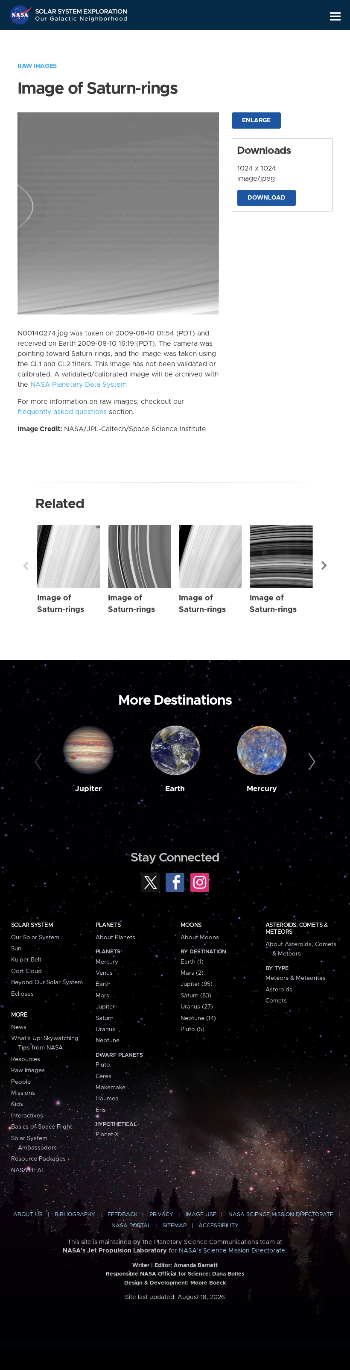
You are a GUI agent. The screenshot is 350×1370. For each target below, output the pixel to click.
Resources (25, 1059)
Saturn (105, 1018)
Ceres (103, 1076)
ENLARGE (256, 120)
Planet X (107, 1135)
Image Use (201, 1214)
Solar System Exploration (81, 9)
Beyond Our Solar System (47, 982)
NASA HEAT (28, 1170)
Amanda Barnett (196, 1265)
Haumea (107, 1099)
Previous (25, 565)
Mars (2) (192, 973)
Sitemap (175, 1226)
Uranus (105, 1029)
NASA (22, 15)
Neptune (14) (198, 1018)
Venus (104, 973)
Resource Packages (38, 1159)
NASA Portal (131, 1226)
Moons (191, 925)
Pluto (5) (192, 1029)
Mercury (262, 789)
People (21, 1082)
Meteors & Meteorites (295, 978)
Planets (108, 925)
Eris (101, 1110)
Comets (276, 1001)
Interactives (27, 1116)
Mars (102, 996)
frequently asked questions (62, 412)
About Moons (200, 938)
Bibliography (75, 1214)
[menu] (335, 16)
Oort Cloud (26, 971)
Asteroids (278, 990)
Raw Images (37, 66)
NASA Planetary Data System (78, 384)
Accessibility (218, 1226)
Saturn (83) (196, 996)
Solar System (32, 925)
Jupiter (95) (197, 984)
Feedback (122, 1214)
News (18, 1027)
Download (267, 198)
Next (324, 565)
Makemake (110, 1088)
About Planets (115, 938)
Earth (175, 789)
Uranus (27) (197, 1007)
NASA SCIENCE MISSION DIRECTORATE (280, 1214)
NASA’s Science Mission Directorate (232, 1251)
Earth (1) (192, 962)
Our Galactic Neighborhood (81, 20)
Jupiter (88, 789)
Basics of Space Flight (41, 1127)
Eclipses (22, 994)
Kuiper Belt (26, 960)
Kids (17, 1104)
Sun (16, 949)
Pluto (103, 1065)
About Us (28, 1214)
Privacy (161, 1214)
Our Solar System (35, 938)
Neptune (108, 1041)
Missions (23, 1093)
